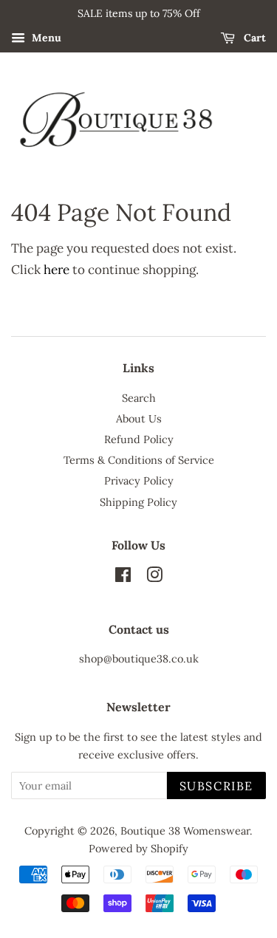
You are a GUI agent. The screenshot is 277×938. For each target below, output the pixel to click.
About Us (139, 418)
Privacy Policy (139, 480)
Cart (253, 37)
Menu (45, 37)
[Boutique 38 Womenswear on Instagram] (154, 577)
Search (139, 398)
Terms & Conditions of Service (139, 460)
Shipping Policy (138, 502)
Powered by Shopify (138, 848)
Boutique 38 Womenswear (185, 831)
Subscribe (216, 785)
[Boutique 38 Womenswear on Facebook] (122, 577)
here (56, 269)
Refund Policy (139, 439)
